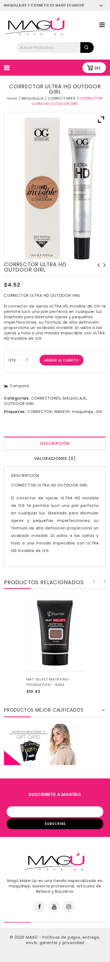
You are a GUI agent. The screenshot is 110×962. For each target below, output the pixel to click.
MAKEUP (62, 411)
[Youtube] (54, 907)
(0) (98, 68)
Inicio (12, 98)
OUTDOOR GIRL (19, 403)
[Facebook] (39, 907)
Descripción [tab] (55, 443)
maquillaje (82, 411)
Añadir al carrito (61, 360)
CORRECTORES (62, 98)
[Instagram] (69, 907)
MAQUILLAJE (33, 98)
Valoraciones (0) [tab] (55, 458)
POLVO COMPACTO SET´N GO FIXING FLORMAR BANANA (97, 270)
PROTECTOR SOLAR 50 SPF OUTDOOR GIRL (103, 270)
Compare (19, 386)
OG (99, 411)
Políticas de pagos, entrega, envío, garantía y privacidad (63, 940)
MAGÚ (32, 937)
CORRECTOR (39, 411)
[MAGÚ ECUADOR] (34, 26)
